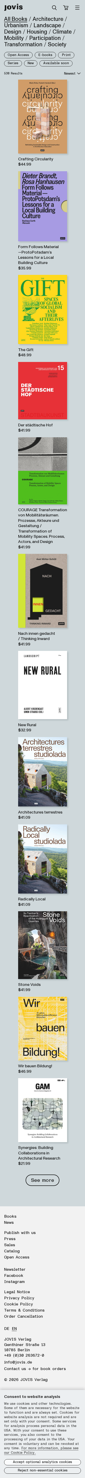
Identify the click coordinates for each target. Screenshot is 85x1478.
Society (57, 44)
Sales (9, 1245)
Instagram (14, 1282)
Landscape (47, 25)
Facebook (13, 1276)
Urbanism (16, 25)
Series (13, 63)
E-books (45, 55)
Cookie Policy (18, 1304)
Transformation (23, 44)
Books (10, 1216)
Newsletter (15, 1270)
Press (10, 1239)
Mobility (14, 38)
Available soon (56, 63)
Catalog (12, 1251)
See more (42, 1180)
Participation (45, 38)
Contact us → (17, 1369)
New (31, 63)
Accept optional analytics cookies (42, 1462)
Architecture (48, 19)
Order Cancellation (23, 1316)
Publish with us (20, 1233)
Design (12, 32)
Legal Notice (17, 1292)
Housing (37, 32)
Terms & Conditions (24, 1310)
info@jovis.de (18, 1362)
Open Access (18, 55)
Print (66, 55)
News (9, 1223)
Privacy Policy (19, 1298)
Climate (62, 32)
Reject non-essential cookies (43, 1470)
